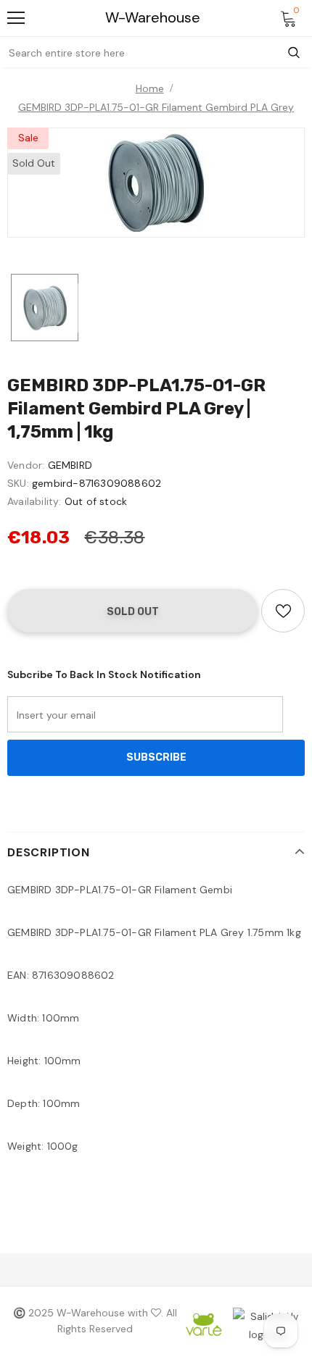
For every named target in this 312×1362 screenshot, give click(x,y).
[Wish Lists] (283, 610)
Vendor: (25, 465)
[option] (156, 183)
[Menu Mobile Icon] (16, 18)
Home (150, 88)
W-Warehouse (152, 18)
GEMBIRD (70, 465)
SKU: (18, 483)
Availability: (34, 501)
